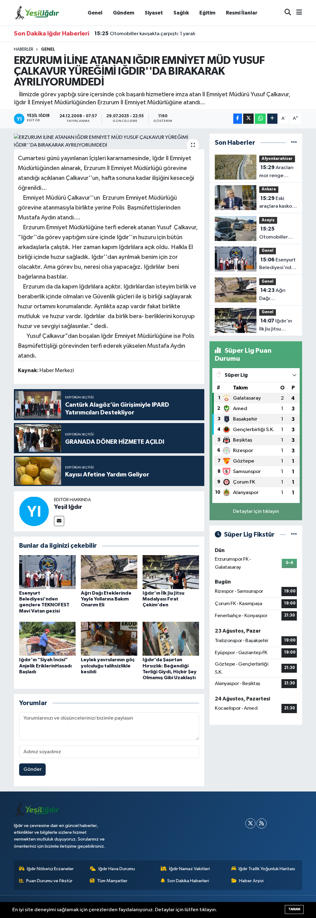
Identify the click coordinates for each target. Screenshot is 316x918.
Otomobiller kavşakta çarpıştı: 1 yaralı (144, 33)
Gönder (32, 769)
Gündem (123, 12)
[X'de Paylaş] (248, 119)
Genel (95, 12)
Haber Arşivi (251, 881)
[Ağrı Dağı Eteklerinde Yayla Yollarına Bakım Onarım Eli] (109, 572)
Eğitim (207, 12)
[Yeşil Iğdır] (34, 511)
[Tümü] (294, 142)
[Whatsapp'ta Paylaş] (260, 119)
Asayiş (268, 220)
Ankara (269, 189)
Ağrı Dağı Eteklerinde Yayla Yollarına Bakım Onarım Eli (106, 599)
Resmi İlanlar (241, 12)
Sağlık (181, 12)
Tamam (294, 909)
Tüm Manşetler (112, 881)
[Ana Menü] (296, 12)
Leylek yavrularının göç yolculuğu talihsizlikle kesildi (108, 665)
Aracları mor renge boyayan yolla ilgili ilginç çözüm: (276, 172)
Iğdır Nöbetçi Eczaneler (50, 868)
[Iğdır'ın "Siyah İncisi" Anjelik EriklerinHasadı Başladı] (47, 638)
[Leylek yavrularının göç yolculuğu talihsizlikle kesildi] (109, 638)
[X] (250, 823)
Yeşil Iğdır (68, 507)
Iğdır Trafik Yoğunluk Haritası (267, 868)
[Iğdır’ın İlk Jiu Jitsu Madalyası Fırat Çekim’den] (171, 572)
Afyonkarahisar (277, 159)
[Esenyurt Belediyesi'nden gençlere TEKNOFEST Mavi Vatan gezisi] (47, 572)
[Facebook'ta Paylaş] (237, 119)
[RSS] (261, 823)
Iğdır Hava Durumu (116, 868)
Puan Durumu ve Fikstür (49, 881)
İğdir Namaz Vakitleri (189, 868)
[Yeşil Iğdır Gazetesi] (37, 12)
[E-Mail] (59, 521)
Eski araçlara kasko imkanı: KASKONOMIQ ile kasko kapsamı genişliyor (276, 203)
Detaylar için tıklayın (256, 511)
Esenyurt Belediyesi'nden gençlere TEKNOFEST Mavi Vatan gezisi (278, 264)
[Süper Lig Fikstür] (294, 534)
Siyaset (154, 12)
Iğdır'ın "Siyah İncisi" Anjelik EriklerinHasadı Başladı (45, 665)
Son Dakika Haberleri (188, 881)
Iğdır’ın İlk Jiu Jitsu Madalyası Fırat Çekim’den (163, 599)
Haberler (23, 49)
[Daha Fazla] (272, 119)
